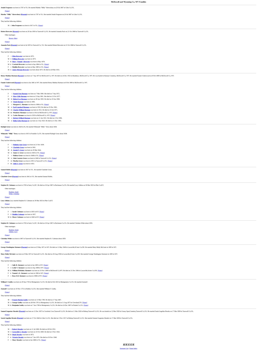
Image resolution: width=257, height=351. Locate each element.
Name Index (133, 348)
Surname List (124, 348)
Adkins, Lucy (13, 232)
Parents (24, 14)
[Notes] (7, 11)
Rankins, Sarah (13, 192)
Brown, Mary (13, 38)
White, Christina (14, 194)
